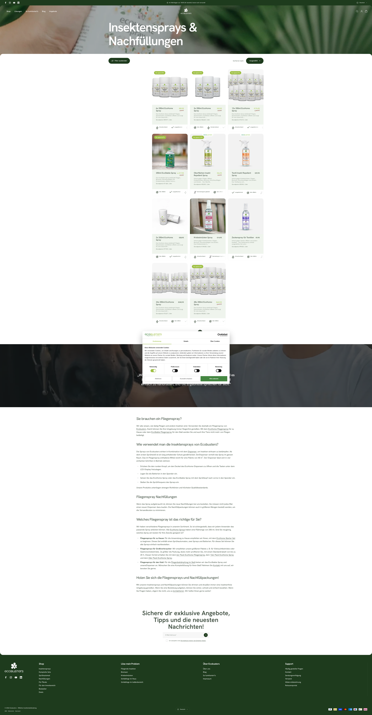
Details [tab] (186, 341)
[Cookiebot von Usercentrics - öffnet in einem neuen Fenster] (219, 334)
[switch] (175, 370)
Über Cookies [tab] (215, 341)
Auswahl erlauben (186, 379)
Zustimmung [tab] (157, 341)
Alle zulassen (213, 379)
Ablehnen (158, 379)
